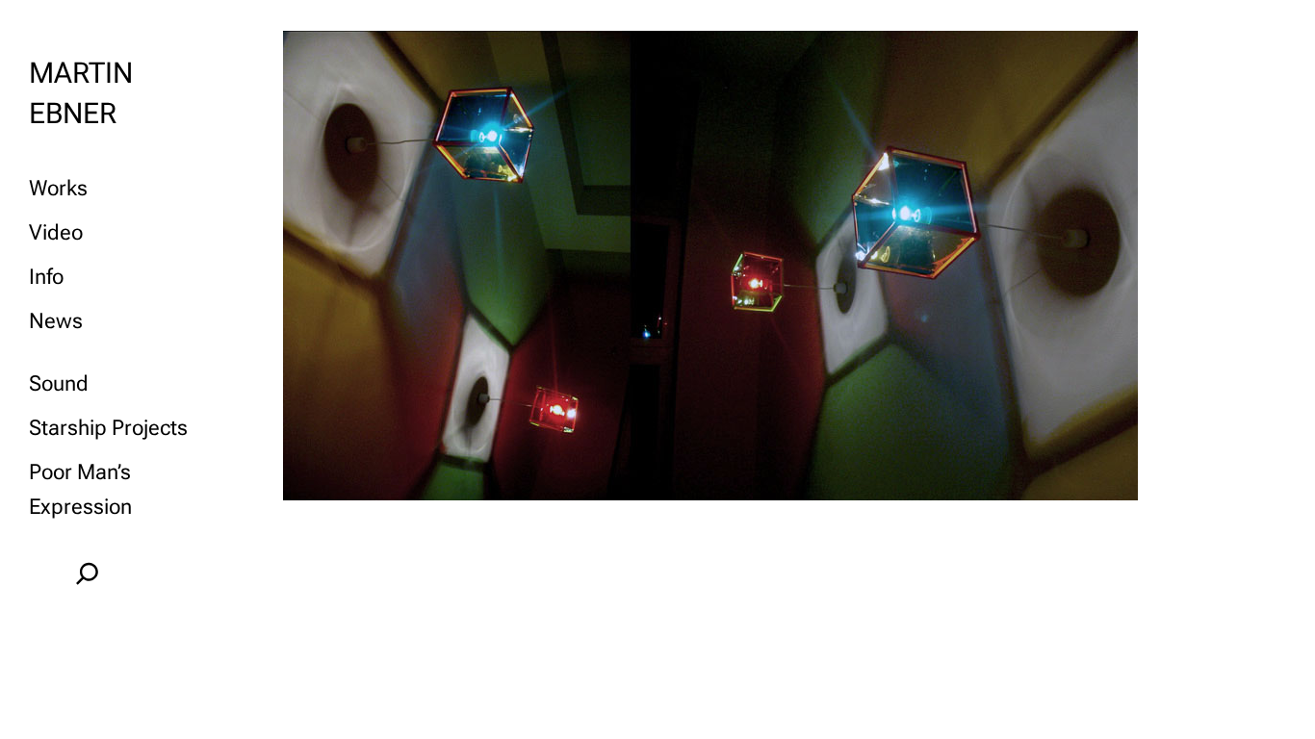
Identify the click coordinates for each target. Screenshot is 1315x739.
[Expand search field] (87, 573)
